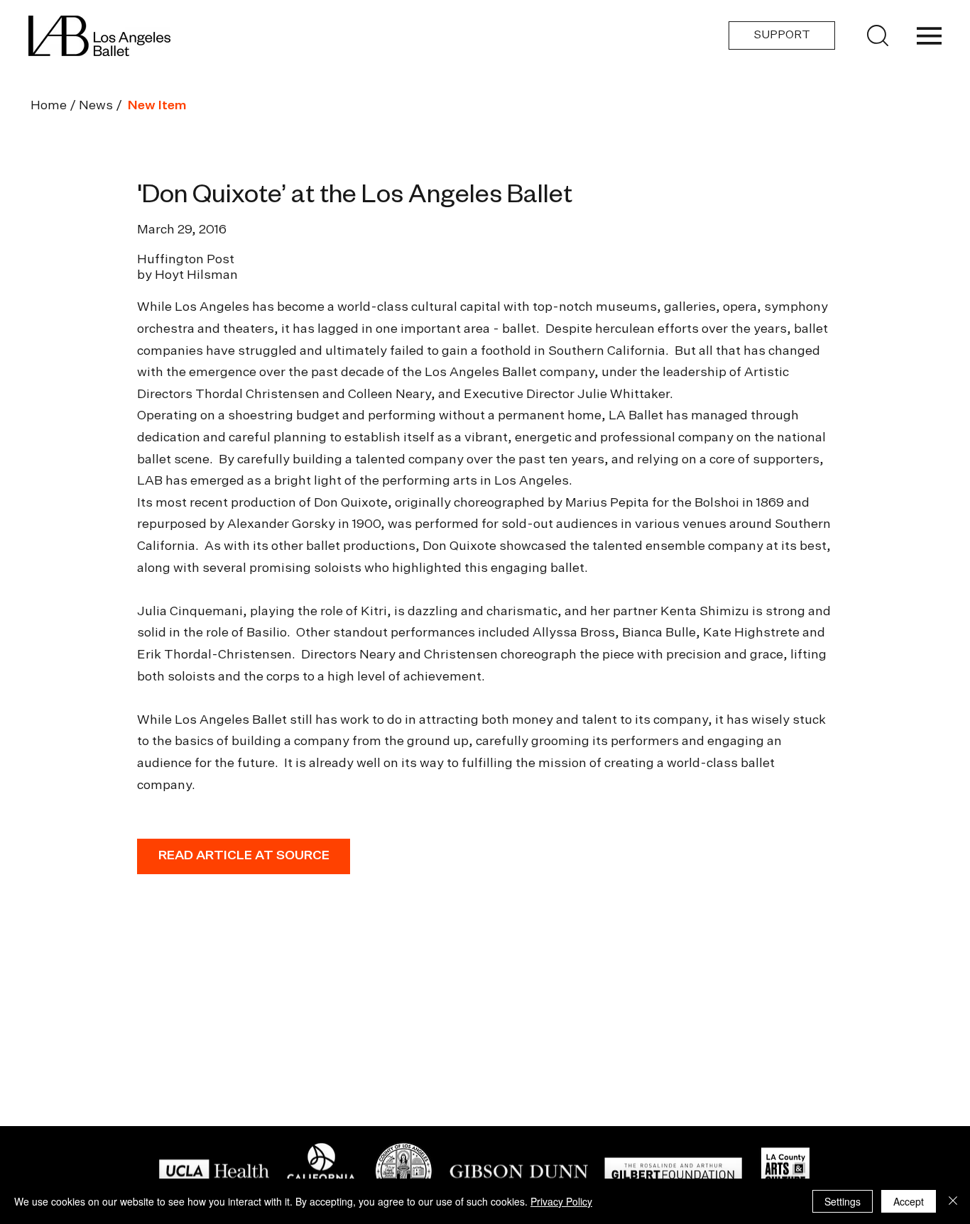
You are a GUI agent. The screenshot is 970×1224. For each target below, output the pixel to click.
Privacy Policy (561, 1201)
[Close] (952, 1201)
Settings (842, 1201)
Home (49, 105)
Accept (908, 1201)
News (96, 105)
